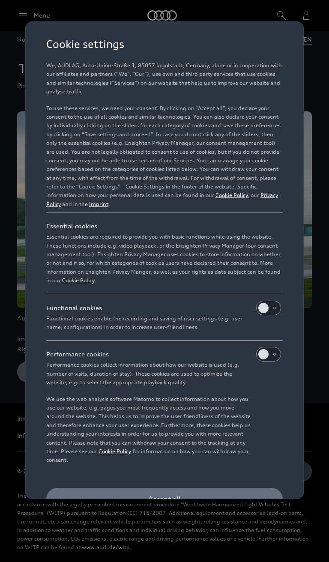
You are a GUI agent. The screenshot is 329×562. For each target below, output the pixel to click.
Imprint (98, 204)
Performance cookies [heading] (77, 354)
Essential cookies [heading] (71, 226)
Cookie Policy (231, 195)
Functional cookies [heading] (74, 307)
